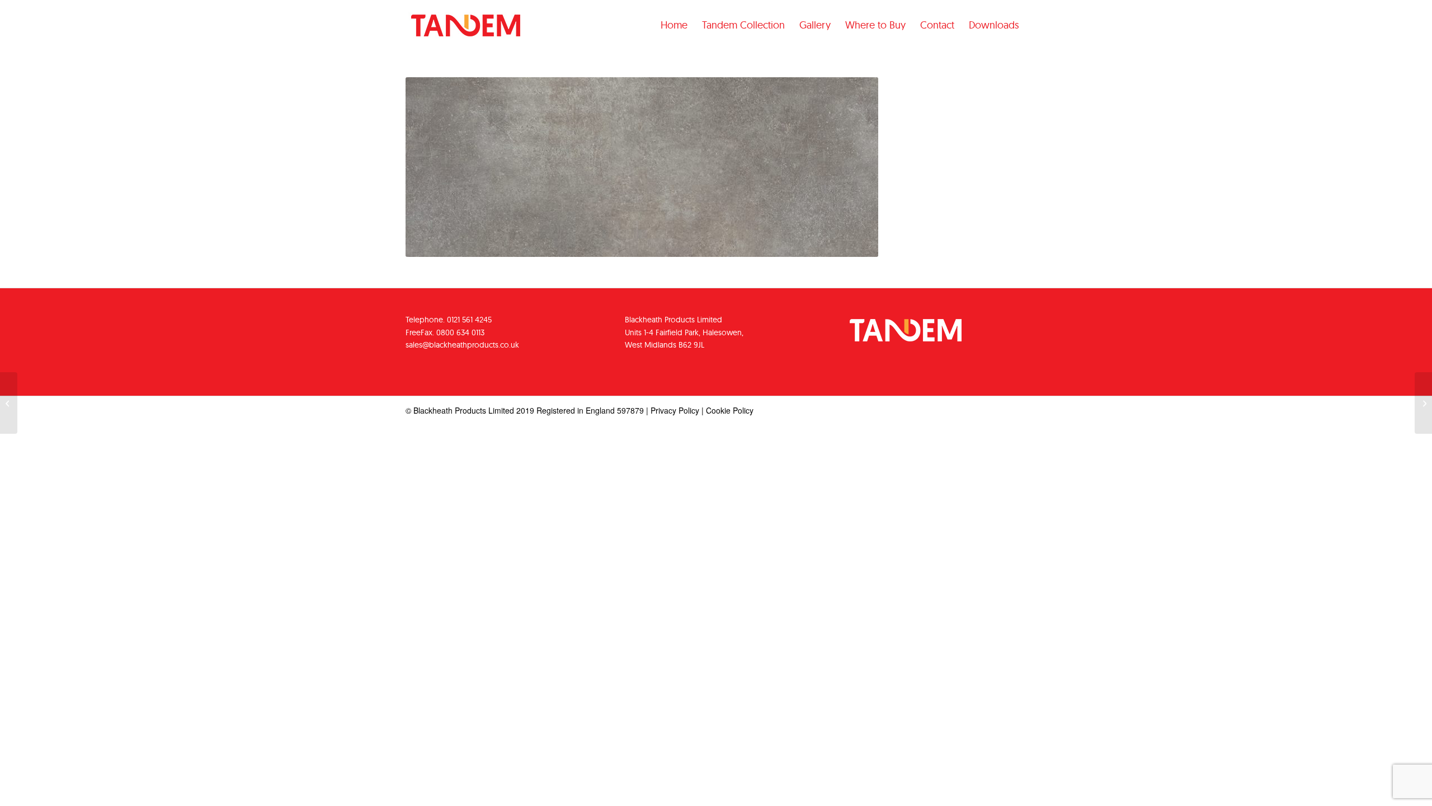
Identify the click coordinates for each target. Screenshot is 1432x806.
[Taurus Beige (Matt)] (1423, 403)
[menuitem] (674, 25)
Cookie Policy (729, 410)
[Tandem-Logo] (466, 34)
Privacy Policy (675, 410)
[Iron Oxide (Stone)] (8, 403)
